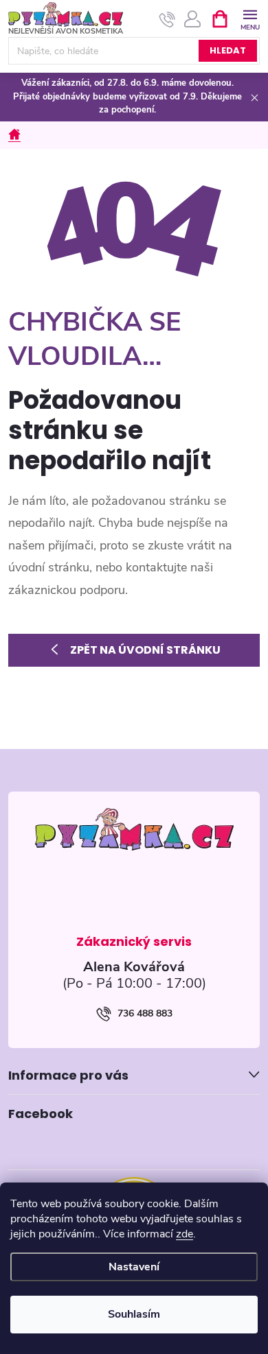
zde (184, 1234)
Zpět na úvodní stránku (145, 650)
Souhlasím (134, 1314)
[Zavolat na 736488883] (167, 19)
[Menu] (250, 18)
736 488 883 (145, 1013)
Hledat (228, 50)
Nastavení (134, 1266)
